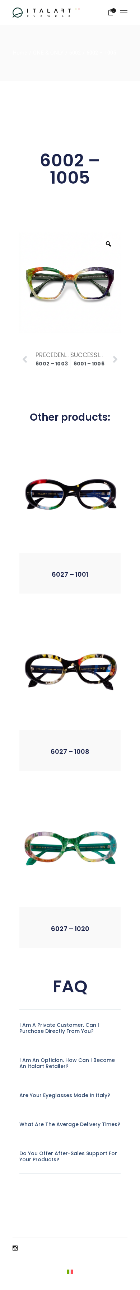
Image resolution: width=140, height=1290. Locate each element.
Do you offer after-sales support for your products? (68, 1156)
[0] (110, 12)
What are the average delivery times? (69, 1124)
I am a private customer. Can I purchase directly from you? (59, 1028)
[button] (51, 582)
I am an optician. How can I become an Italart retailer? (67, 1063)
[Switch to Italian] (70, 1271)
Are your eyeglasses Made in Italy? (64, 1095)
